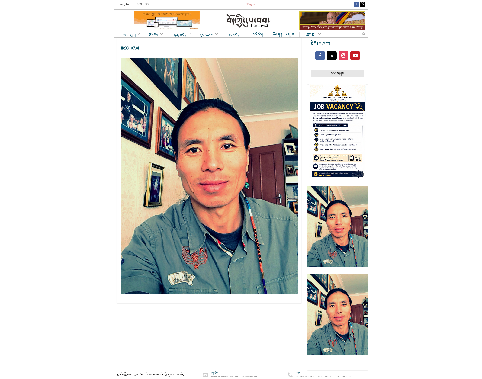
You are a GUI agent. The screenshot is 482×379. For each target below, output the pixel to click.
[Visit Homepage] (248, 21)
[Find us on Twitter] (362, 4)
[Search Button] (363, 35)
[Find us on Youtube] (355, 56)
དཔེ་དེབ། (258, 34)
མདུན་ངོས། (125, 4)
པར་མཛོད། (233, 35)
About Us (143, 4)
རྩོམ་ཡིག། (154, 35)
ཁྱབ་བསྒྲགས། (207, 35)
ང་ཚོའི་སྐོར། (310, 35)
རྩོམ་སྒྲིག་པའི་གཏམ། (283, 34)
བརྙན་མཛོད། (180, 35)
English (251, 4)
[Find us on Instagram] (343, 56)
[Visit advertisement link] (167, 20)
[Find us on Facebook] (356, 4)
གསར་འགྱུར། (129, 35)
